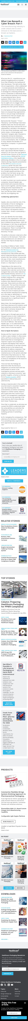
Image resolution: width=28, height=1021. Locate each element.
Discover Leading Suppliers (7, 488)
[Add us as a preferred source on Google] (25, 42)
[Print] (2, 42)
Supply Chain (5, 617)
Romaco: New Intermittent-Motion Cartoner (8, 538)
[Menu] (25, 4)
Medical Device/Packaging (9, 524)
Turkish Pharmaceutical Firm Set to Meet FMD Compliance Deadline (9, 559)
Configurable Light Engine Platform (13, 816)
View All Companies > (14, 481)
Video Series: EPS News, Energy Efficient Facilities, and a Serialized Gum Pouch (9, 633)
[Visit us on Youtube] (12, 984)
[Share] (10, 42)
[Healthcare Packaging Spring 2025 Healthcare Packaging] (21, 870)
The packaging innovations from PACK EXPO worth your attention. (9, 501)
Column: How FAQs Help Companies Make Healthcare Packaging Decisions (9, 643)
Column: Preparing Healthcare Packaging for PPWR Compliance (12, 604)
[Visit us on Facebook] (2, 984)
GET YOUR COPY (9, 752)
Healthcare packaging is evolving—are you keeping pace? (9, 932)
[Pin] (21, 42)
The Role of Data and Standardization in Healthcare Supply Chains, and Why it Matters (8, 620)
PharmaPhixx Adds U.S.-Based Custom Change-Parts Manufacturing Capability (13, 810)
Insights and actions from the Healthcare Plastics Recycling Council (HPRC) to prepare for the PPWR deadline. (14, 611)
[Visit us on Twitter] (5, 984)
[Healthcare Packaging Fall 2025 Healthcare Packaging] (7, 870)
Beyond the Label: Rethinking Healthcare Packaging (8, 900)
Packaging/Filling (6, 535)
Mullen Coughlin (11, 377)
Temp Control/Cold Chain (9, 650)
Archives (20, 888)
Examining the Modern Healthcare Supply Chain (9, 921)
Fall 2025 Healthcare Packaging (7, 880)
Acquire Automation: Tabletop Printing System (8, 548)
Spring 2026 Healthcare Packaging (20, 858)
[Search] (22, 4)
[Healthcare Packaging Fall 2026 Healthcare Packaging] (7, 847)
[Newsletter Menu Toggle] (18, 4)
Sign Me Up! (8, 461)
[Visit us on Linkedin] (9, 984)
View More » (4, 939)
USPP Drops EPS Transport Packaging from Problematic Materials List (8, 654)
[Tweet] (17, 42)
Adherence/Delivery (7, 929)
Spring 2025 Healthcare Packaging (20, 881)
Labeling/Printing (6, 545)
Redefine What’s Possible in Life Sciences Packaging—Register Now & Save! (9, 512)
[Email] (6, 42)
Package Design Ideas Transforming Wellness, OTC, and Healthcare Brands (9, 911)
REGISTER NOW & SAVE (9, 703)
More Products (8, 821)
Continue (14, 1017)
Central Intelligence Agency (13, 157)
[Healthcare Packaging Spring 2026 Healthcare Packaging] (21, 847)
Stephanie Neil (8, 36)
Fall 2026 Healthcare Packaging (7, 857)
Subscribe (8, 888)
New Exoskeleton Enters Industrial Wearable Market (9, 527)
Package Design (5, 908)
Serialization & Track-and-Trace (9, 629)
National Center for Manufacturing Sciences (9, 250)
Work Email (6, 454)
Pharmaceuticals (6, 555)
